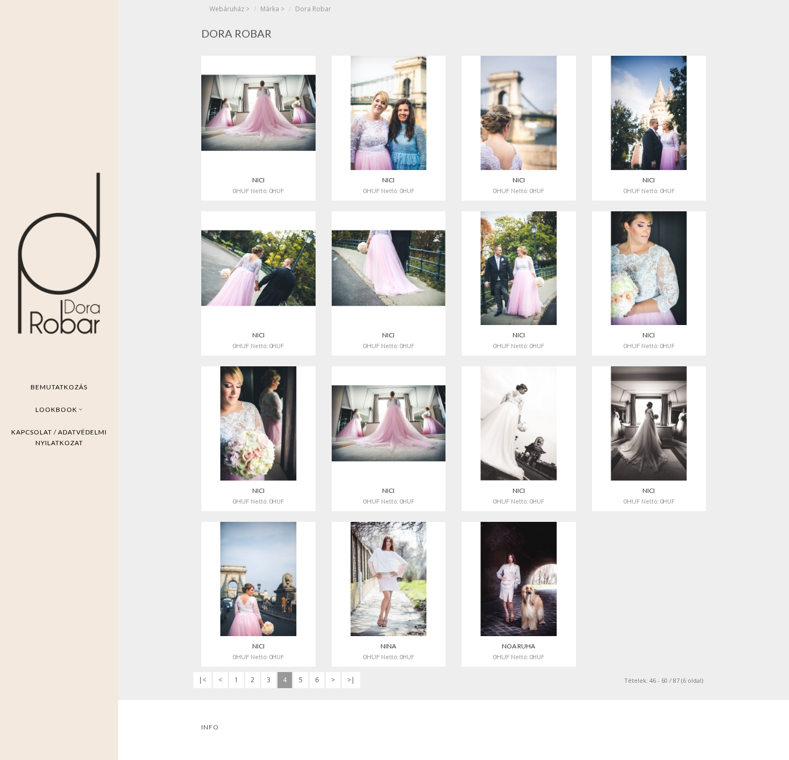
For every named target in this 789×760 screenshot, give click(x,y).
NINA (388, 646)
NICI (258, 180)
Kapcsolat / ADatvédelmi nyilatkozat (59, 437)
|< (202, 679)
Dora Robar (313, 8)
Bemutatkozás (59, 387)
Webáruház (226, 8)
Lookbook (57, 409)
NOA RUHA (518, 646)
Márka (269, 8)
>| (351, 679)
